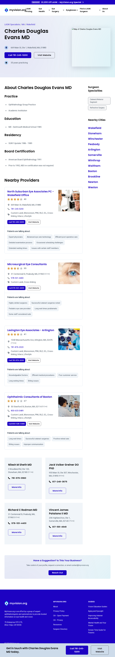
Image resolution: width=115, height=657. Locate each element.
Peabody (94, 144)
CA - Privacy (58, 620)
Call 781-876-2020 (16, 360)
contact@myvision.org (80, 565)
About (55, 607)
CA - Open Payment (61, 616)
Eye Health (42, 10)
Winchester (95, 139)
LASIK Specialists (12, 24)
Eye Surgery (55, 10)
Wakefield (30, 24)
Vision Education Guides (97, 607)
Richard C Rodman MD (22, 510)
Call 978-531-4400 (16, 288)
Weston (93, 187)
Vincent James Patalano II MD (58, 511)
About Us (105, 10)
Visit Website (100, 650)
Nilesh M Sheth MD (20, 465)
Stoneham (95, 133)
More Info (18, 487)
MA (23, 24)
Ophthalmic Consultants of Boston (29, 397)
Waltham (94, 166)
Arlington (94, 149)
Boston (92, 171)
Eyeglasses (71, 10)
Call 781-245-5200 (77, 650)
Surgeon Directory (60, 629)
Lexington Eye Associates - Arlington (30, 330)
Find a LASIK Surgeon (85, 10)
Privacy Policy (58, 611)
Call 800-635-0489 (17, 424)
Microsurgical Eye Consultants (27, 264)
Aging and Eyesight (95, 611)
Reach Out (57, 572)
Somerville (95, 155)
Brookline (94, 176)
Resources (57, 625)
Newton (93, 182)
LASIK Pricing (29, 10)
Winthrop (94, 160)
